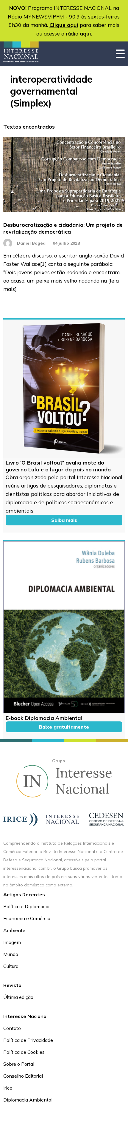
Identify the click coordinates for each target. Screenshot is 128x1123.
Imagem (12, 942)
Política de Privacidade (28, 1040)
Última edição (18, 997)
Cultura (10, 966)
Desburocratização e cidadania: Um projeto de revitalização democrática (63, 228)
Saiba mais (64, 520)
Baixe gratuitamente (64, 727)
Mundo (10, 954)
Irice (7, 1088)
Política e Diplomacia (26, 906)
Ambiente (14, 930)
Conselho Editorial (23, 1076)
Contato (12, 1028)
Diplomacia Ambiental (27, 1100)
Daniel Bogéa (31, 243)
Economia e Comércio (26, 918)
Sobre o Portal (18, 1064)
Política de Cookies (24, 1052)
